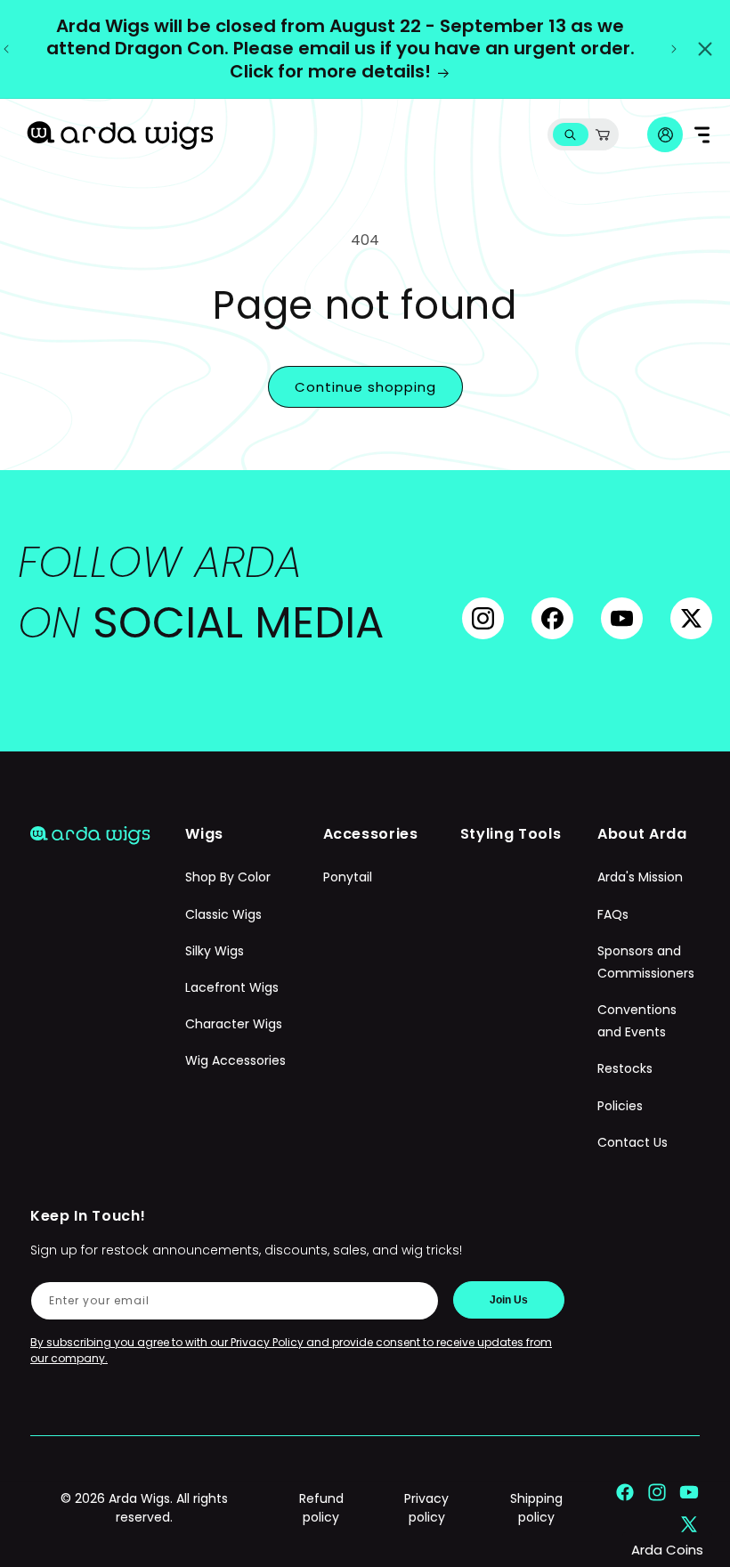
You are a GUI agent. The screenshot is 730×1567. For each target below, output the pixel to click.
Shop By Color (228, 877)
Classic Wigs (223, 914)
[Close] (705, 49)
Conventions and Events (637, 1021)
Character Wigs (233, 1024)
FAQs (613, 914)
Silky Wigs (214, 951)
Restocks (625, 1068)
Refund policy (321, 1508)
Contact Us (632, 1142)
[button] (570, 135)
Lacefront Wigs (232, 987)
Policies (620, 1106)
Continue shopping (365, 387)
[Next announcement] (674, 49)
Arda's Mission (640, 877)
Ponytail (347, 877)
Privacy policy (426, 1508)
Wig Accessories (235, 1060)
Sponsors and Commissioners (645, 962)
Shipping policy (536, 1508)
